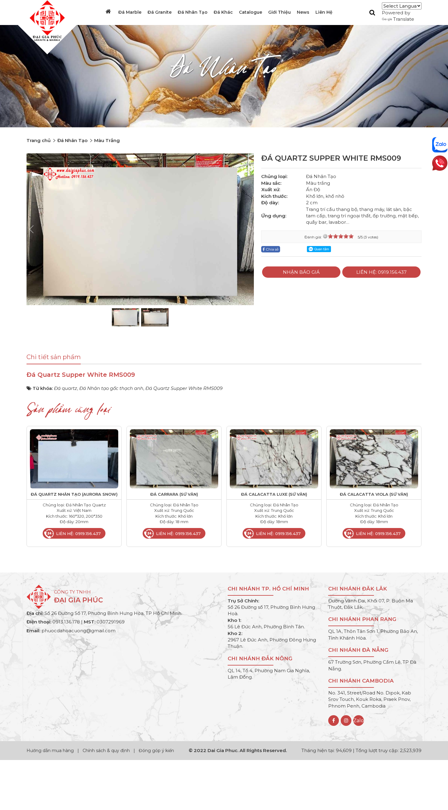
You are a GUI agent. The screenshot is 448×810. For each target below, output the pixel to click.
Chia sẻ (272, 249)
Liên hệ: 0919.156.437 (381, 272)
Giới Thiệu (279, 12)
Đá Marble (129, 12)
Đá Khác (223, 12)
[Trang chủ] (108, 11)
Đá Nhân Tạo (193, 12)
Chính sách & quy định (106, 750)
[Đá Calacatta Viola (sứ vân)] (374, 458)
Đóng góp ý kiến (156, 750)
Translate (403, 19)
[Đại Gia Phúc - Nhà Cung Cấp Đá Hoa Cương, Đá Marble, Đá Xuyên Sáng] (46, 20)
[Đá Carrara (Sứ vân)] (174, 458)
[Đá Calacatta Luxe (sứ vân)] (274, 458)
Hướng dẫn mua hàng (51, 750)
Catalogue (250, 12)
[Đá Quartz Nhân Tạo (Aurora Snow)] (74, 458)
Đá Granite (160, 12)
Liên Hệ (323, 12)
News (303, 12)
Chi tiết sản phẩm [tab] (54, 357)
